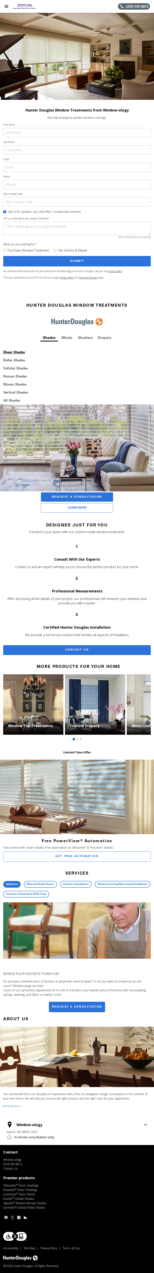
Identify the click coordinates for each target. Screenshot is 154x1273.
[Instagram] (19, 1217)
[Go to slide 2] (77, 739)
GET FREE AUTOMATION (76, 856)
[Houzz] (25, 1217)
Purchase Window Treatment (28, 250)
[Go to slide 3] (80, 739)
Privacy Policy (67, 277)
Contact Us (77, 650)
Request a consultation (77, 1007)
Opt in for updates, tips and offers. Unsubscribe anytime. (44, 212)
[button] (6, 6)
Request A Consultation (77, 497)
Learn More (77, 508)
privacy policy (115, 271)
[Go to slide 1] (74, 739)
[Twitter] (12, 1217)
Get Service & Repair (72, 250)
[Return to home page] (25, 6)
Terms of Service (88, 277)
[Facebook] (6, 1217)
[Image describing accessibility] (15, 1236)
